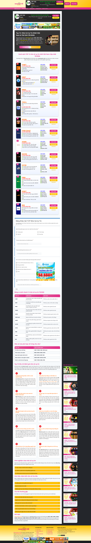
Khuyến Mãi (38, 8)
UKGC (56, 381)
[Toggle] (59, 468)
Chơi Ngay (25, 47)
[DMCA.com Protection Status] (61, 535)
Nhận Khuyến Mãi (35, 47)
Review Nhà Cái (25, 8)
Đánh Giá (56, 17)
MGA (48, 381)
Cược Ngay (55, 15)
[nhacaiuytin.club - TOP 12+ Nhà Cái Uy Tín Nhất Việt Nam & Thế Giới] (19, 3)
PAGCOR (44, 381)
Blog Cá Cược (45, 8)
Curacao (40, 381)
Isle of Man (51, 381)
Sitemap (38, 536)
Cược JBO (59, 3)
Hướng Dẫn (32, 8)
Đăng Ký (59, 1)
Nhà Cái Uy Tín (17, 8)
